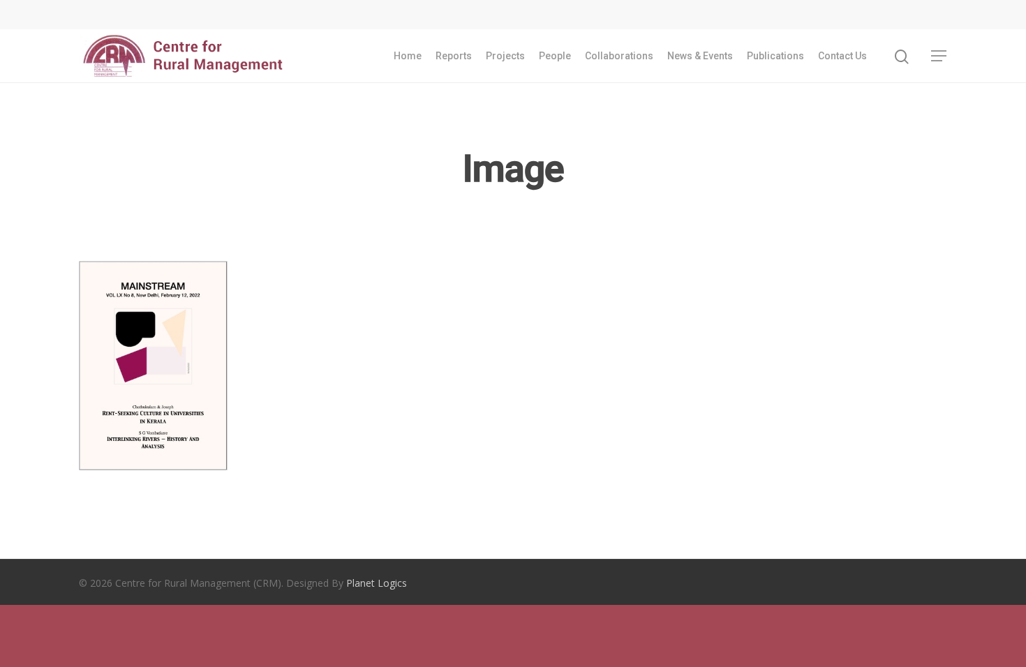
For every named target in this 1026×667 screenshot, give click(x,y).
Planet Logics (376, 583)
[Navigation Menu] (939, 56)
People (555, 55)
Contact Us (842, 55)
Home (408, 55)
